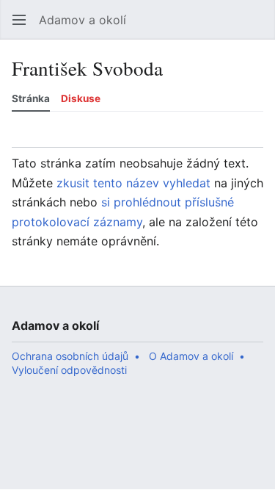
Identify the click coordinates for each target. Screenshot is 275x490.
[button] (19, 20)
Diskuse (80, 98)
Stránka (31, 98)
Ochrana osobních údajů (70, 356)
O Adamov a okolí (191, 356)
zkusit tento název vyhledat (133, 183)
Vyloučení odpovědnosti (69, 370)
